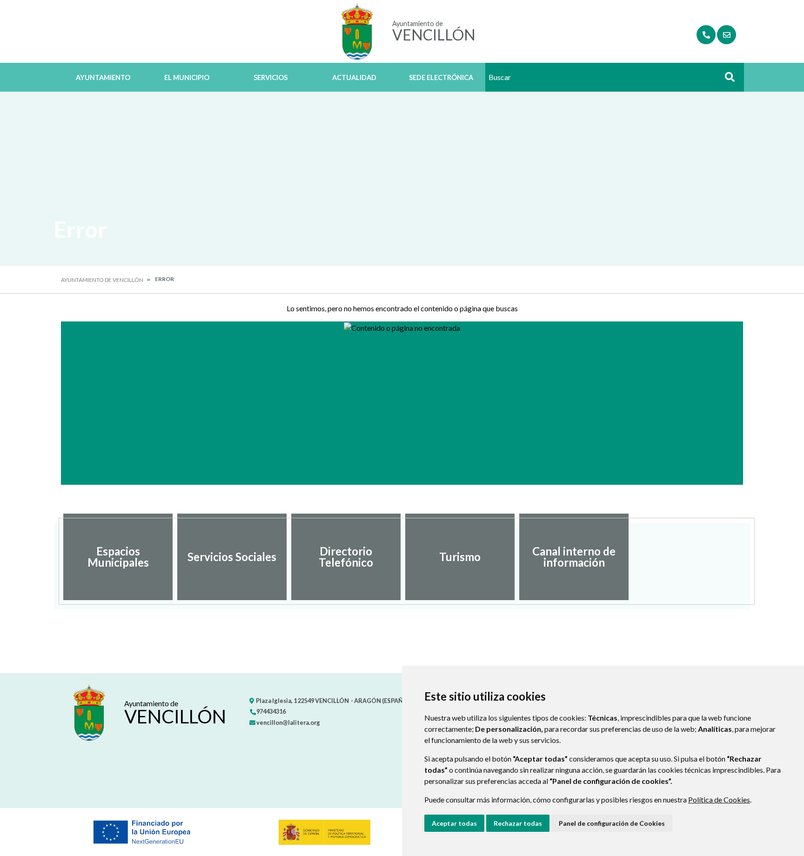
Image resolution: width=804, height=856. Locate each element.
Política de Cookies (719, 799)
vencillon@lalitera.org (287, 722)
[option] (118, 557)
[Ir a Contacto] (726, 34)
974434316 (270, 711)
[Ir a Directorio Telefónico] (706, 34)
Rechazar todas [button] (518, 823)
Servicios (271, 77)
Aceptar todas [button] (454, 823)
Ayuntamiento (103, 77)
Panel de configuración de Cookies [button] (612, 823)
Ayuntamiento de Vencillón (102, 279)
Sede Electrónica (441, 77)
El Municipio (186, 77)
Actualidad (354, 77)
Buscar (726, 79)
